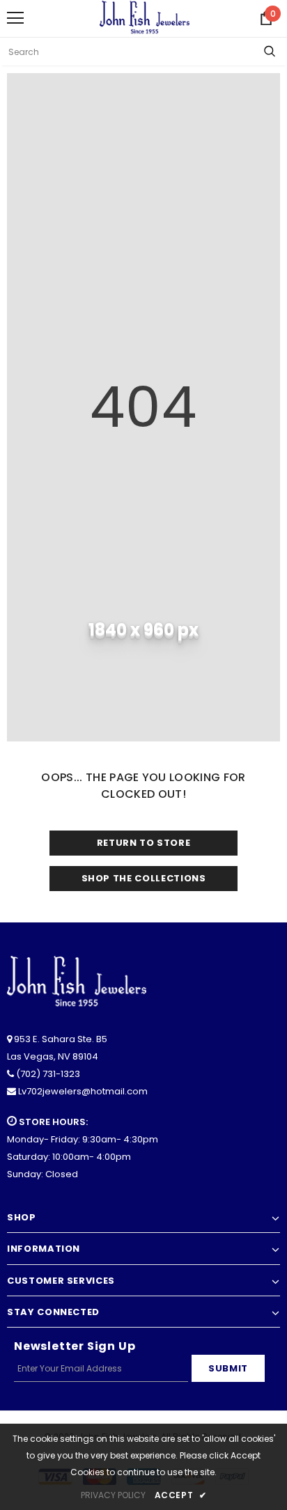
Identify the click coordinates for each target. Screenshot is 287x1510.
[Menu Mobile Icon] (15, 18)
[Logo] (144, 18)
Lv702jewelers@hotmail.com (83, 1091)
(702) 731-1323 (48, 1073)
